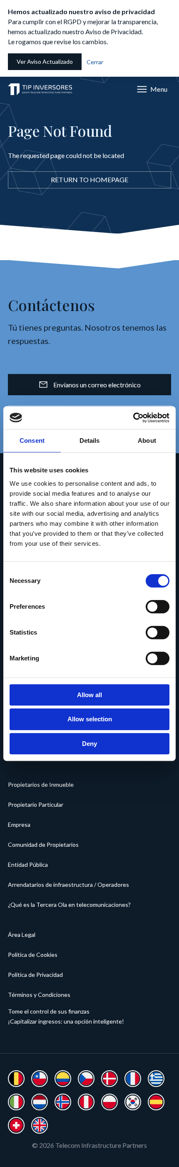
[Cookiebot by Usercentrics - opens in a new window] (133, 417)
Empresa (19, 824)
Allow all (89, 694)
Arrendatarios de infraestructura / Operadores (68, 884)
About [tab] (147, 440)
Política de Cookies (32, 954)
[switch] (157, 606)
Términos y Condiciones (39, 994)
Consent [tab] (32, 440)
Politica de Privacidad (35, 974)
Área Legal (21, 934)
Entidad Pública (28, 864)
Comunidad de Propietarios (43, 844)
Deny (89, 743)
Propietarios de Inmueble (41, 784)
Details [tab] (90, 440)
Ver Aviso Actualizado (45, 61)
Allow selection (89, 719)
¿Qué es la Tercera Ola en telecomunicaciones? (69, 904)
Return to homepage (89, 179)
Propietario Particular (35, 804)
